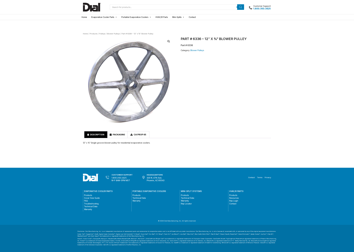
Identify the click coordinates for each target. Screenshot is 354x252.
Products (93, 34)
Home (84, 17)
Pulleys (102, 34)
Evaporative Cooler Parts (102, 17)
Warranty (88, 209)
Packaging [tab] (118, 134)
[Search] (240, 7)
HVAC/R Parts (162, 17)
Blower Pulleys (113, 34)
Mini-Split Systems (191, 191)
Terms (259, 177)
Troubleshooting (91, 204)
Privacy (268, 177)
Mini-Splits (177, 17)
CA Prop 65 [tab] (139, 134)
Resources (234, 198)
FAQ (86, 201)
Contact (192, 17)
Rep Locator (186, 204)
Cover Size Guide (92, 198)
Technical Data (90, 206)
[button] (168, 41)
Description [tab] (97, 134)
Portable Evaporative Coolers (134, 17)
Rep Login (233, 201)
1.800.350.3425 (119, 178)
